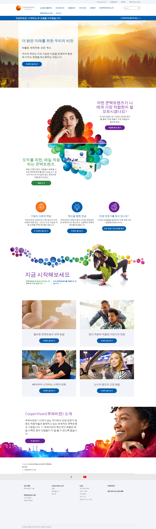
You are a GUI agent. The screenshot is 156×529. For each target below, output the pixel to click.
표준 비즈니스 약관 (86, 499)
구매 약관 (83, 494)
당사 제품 (27, 485)
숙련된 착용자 (28, 500)
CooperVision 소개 (106, 8)
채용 (53, 488)
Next (152, 54)
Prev (3, 54)
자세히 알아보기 (32, 64)
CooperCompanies (46, 527)
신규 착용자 (27, 498)
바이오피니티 (60, 8)
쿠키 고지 (83, 496)
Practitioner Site (101, 2)
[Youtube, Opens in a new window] (85, 477)
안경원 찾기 (113, 2)
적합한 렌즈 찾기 (114, 127)
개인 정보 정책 (84, 488)
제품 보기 (41, 183)
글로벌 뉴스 (55, 491)
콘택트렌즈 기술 (29, 488)
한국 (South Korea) (134, 2)
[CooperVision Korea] (26, 8)
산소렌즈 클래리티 (46, 8)
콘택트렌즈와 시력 (46, 13)
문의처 (123, 2)
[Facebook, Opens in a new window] (71, 477)
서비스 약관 (83, 491)
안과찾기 (93, 8)
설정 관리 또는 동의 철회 (115, 491)
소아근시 (58, 13)
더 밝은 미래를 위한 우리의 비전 (47, 40)
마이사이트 (82, 8)
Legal (81, 485)
